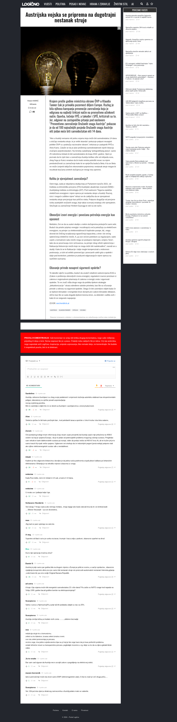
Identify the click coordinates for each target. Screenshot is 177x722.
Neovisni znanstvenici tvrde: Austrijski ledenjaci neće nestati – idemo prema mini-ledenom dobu (139, 188)
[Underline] (34, 376)
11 (138, 67)
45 (33, 112)
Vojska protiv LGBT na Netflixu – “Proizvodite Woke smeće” (137, 114)
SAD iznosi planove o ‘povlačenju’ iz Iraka (138, 228)
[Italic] (31, 376)
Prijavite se (111, 361)
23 (137, 139)
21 (139, 117)
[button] (141, 4)
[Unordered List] (44, 376)
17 (137, 256)
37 (139, 19)
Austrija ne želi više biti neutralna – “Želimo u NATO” (138, 126)
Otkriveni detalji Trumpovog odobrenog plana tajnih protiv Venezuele (139, 90)
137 (138, 166)
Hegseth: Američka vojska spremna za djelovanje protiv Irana (139, 40)
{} (58, 376)
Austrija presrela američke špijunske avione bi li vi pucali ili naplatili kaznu (138, 16)
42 (138, 55)
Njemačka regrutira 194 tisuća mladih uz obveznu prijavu (140, 28)
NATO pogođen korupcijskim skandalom (140, 137)
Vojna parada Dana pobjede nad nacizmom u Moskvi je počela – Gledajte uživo (140, 162)
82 (137, 179)
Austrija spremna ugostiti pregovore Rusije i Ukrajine (138, 240)
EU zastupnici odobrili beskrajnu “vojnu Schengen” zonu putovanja (139, 64)
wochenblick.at (62, 303)
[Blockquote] (48, 376)
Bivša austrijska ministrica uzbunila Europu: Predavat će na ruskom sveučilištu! (138, 215)
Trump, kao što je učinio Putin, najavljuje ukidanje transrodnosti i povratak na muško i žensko (140, 202)
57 (137, 153)
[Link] (55, 376)
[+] (61, 376)
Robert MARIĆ (33, 101)
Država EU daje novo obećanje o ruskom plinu (140, 252)
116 (139, 31)
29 (137, 244)
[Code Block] (51, 376)
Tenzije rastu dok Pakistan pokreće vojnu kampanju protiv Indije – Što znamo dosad (138, 149)
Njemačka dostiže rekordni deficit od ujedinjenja (138, 52)
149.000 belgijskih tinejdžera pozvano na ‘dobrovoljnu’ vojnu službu (140, 102)
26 (138, 93)
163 (139, 43)
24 (138, 81)
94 (137, 220)
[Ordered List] (41, 376)
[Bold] (28, 376)
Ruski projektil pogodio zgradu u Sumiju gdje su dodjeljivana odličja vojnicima (139, 175)
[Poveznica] (147, 4)
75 (137, 129)
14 (139, 105)
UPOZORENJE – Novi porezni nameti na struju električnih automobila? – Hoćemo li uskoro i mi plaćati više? (140, 77)
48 (137, 206)
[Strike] (38, 376)
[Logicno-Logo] (30, 4)
